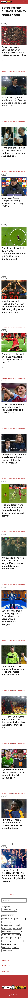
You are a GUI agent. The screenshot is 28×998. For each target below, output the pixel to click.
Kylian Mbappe (16, 934)
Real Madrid (15, 947)
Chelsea (16, 925)
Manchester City (6, 941)
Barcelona (4, 922)
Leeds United (5, 938)
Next (13, 894)
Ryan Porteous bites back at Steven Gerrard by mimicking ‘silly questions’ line (13, 773)
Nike (15, 944)
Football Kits (20, 931)
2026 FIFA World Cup (7, 919)
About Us (5, 960)
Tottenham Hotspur (7, 950)
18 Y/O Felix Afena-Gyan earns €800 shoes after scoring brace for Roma (11, 824)
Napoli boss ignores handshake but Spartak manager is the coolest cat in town (13, 101)
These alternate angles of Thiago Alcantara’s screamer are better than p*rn (13, 358)
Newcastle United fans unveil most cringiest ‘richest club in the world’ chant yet (13, 458)
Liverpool (22, 938)
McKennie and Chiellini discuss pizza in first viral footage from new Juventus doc (13, 151)
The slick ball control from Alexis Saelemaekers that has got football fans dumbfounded (13, 253)
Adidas (17, 919)
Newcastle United (6, 944)
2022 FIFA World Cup (7, 915)
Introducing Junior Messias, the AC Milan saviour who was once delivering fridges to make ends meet (12, 306)
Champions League (7, 925)
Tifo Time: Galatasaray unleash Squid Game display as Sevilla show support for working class (13, 722)
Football (4, 23)
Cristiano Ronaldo (6, 928)
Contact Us (6, 966)
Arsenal (23, 919)
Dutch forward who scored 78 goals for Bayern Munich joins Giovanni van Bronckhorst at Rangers (11, 617)
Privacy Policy (7, 971)
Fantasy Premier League (8, 931)
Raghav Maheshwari (18, 21)
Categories (5, 907)
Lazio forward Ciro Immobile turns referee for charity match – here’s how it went (13, 670)
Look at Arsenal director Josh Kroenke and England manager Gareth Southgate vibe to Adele (13, 875)
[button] (23, 2)
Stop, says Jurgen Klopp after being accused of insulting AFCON (12, 202)
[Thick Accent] (6, 2)
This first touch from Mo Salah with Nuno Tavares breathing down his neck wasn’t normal (12, 510)
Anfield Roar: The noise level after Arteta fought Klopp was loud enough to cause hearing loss (13, 563)
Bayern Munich (13, 922)
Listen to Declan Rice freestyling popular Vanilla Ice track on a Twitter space (12, 408)
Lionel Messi (14, 938)
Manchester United (18, 941)
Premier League (6, 947)
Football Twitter (6, 934)
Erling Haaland (17, 928)
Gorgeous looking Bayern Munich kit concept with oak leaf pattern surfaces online (13, 51)
